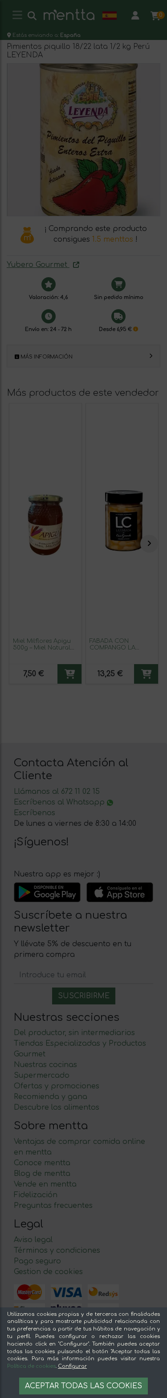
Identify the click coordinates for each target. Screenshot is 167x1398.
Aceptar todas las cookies (83, 1386)
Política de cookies (31, 1366)
